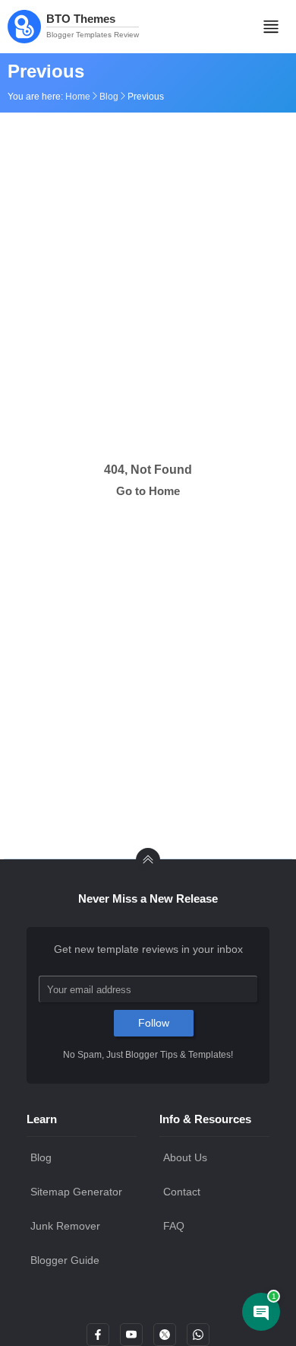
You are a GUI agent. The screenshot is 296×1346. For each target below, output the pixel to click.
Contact (181, 1192)
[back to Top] (148, 860)
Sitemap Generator (76, 1192)
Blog (108, 96)
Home (77, 96)
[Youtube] (131, 1339)
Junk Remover (65, 1226)
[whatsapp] (198, 1339)
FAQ (173, 1226)
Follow (153, 1023)
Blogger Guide (64, 1260)
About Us (185, 1157)
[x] (164, 1339)
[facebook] (98, 1339)
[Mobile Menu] (271, 26)
